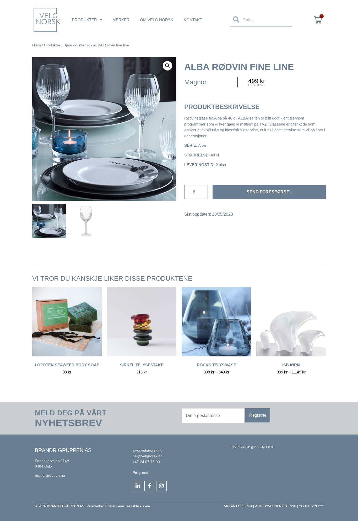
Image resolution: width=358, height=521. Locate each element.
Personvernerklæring (275, 506)
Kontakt (193, 20)
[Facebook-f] (149, 486)
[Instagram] (161, 486)
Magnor (195, 82)
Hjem (36, 45)
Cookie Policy (311, 506)
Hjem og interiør (76, 45)
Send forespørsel (269, 192)
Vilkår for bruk (238, 506)
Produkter (84, 20)
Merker (120, 20)
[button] (167, 65)
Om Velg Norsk (156, 20)
